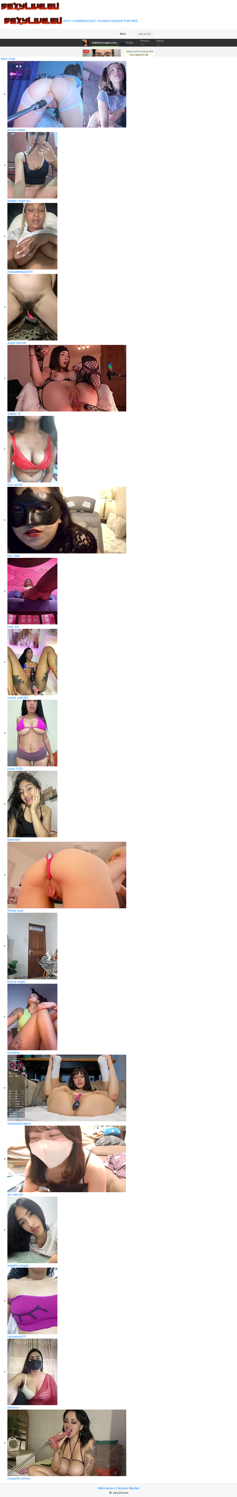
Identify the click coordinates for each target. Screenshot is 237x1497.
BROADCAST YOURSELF (95, 21)
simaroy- (13, 1407)
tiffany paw (15, 910)
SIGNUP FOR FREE (125, 21)
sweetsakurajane (19, 1123)
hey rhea (13, 555)
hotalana (13, 1052)
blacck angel (16, 981)
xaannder (13, 839)
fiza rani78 (14, 484)
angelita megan (18, 1265)
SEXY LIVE (70, 21)
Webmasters (106, 1488)
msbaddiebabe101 (20, 272)
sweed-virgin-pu (18, 201)
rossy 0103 (15, 768)
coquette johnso (18, 1478)
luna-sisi (13, 626)
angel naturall (16, 343)
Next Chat (8, 59)
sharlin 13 (14, 414)
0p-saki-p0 (15, 1194)
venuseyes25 (16, 1336)
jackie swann (16, 130)
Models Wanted (128, 1488)
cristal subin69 (17, 697)
